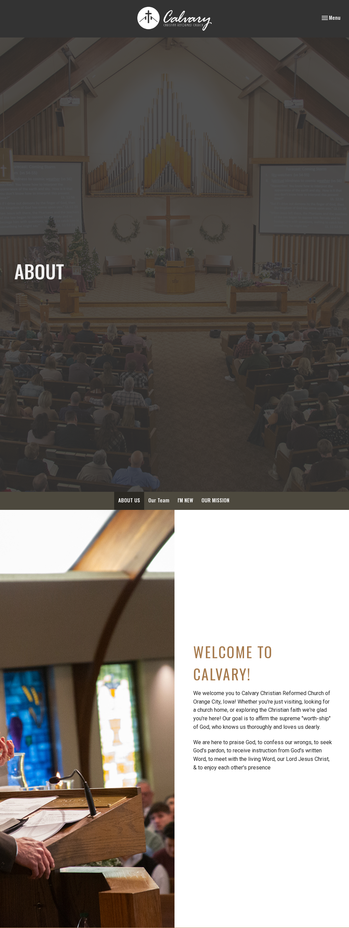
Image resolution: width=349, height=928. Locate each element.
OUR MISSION (215, 500)
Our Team (158, 500)
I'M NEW (185, 500)
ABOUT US (129, 500)
